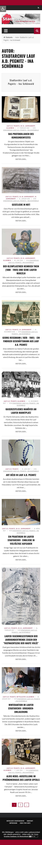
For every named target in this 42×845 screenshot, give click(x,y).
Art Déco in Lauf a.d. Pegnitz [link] (21, 475)
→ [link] (27, 805)
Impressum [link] (13, 823)
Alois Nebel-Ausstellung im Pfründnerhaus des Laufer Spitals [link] (21, 777)
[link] (3, 9)
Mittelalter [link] (21, 697)
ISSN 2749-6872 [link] (25, 823)
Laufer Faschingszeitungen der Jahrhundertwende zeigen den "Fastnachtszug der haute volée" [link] (21, 639)
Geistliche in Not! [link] (21, 204)
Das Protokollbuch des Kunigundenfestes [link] (21, 135)
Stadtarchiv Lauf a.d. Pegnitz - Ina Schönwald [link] (21, 81)
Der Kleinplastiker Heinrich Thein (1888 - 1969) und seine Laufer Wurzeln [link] (21, 269)
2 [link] (20, 805)
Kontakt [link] (30, 821)
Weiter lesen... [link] (21, 159)
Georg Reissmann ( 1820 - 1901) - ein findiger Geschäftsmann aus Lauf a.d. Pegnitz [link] (21, 341)
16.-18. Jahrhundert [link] (26, 197)
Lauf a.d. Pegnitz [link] (13, 126)
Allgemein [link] (10, 128)
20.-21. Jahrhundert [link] (28, 126)
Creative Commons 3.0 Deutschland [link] (16, 836)
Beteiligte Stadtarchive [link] (15, 821)
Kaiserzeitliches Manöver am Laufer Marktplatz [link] (21, 410)
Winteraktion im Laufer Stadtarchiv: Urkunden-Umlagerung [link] (21, 708)
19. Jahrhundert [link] (25, 330)
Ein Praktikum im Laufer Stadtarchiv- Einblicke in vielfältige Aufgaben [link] (21, 540)
